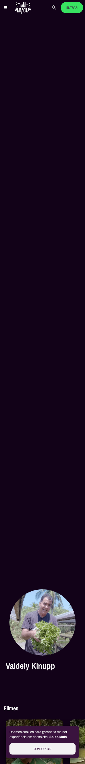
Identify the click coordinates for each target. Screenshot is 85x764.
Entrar (71, 8)
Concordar (42, 749)
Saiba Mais (58, 737)
